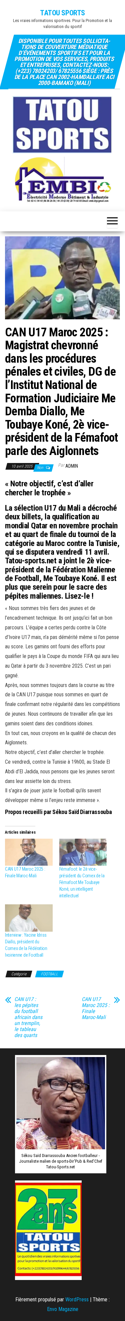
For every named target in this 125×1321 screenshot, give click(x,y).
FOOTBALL (49, 974)
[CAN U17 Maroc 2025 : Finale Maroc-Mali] (29, 852)
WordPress (77, 1299)
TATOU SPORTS (62, 13)
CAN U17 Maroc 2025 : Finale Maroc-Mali (96, 1008)
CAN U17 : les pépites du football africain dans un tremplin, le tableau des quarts (28, 1017)
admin (71, 466)
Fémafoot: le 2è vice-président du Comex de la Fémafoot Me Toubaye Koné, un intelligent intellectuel (82, 882)
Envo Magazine (62, 1309)
